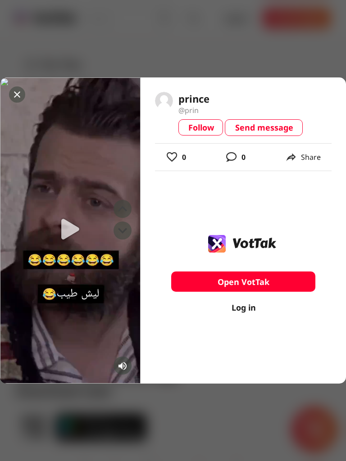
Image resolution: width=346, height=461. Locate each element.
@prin (188, 110)
